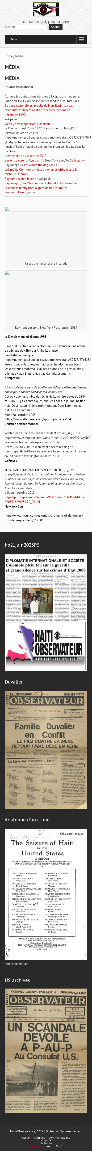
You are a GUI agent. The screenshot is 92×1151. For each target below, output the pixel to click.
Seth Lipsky (77, 160)
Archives (39, 1137)
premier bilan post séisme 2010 (25, 156)
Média (34, 1146)
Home (9, 56)
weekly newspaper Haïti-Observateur (29, 124)
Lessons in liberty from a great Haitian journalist (36, 188)
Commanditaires (59, 1137)
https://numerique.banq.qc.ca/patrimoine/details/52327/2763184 (48, 360)
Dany (47, 1146)
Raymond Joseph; (16, 192)
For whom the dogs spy (39, 165)
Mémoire (47, 1143)
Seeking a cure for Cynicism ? (23, 160)
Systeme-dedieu (70, 1131)
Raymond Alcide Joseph (20, 179)
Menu (13, 39)
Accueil (26, 1137)
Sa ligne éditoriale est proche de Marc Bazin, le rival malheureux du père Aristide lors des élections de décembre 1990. (39, 110)
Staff (59, 1146)
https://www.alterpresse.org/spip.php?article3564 (38, 419)
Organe (46, 1140)
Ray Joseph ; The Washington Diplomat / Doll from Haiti (41, 183)
